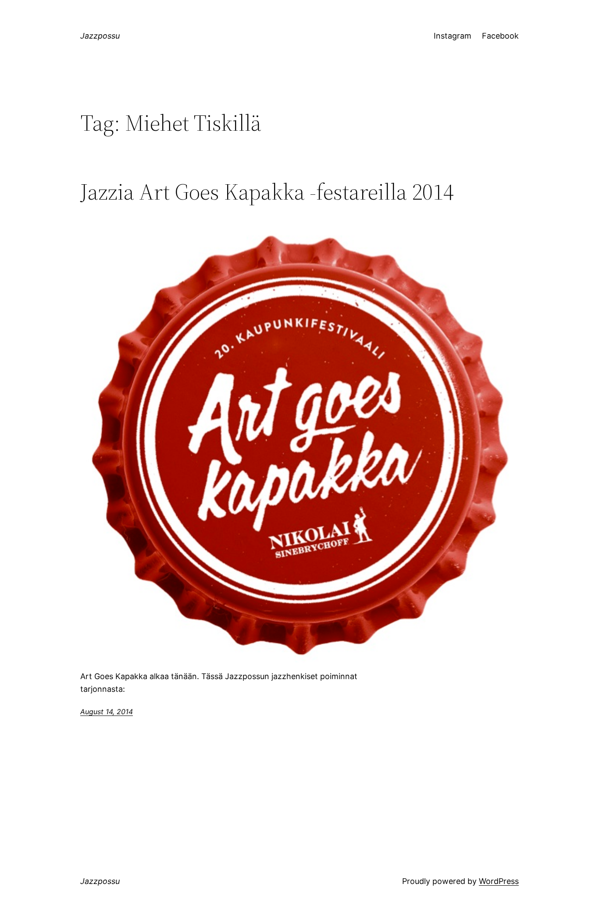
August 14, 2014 (106, 711)
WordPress (499, 881)
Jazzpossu (100, 35)
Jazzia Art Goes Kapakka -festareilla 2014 (267, 192)
